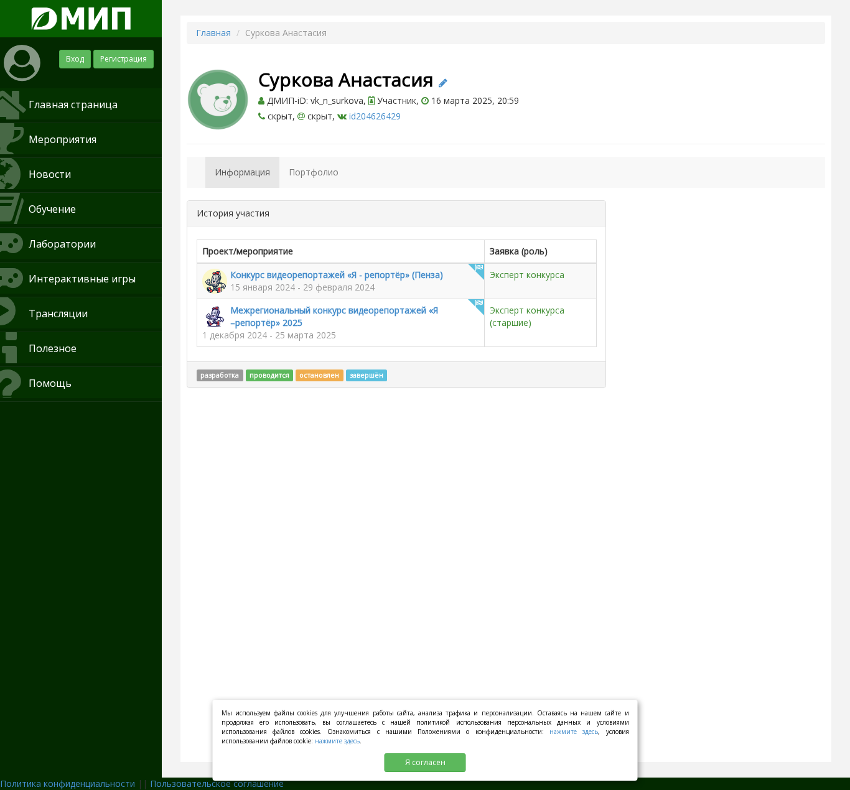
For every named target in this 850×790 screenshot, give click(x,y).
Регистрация (123, 58)
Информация (242, 172)
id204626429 (375, 116)
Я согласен (425, 762)
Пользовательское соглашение (217, 783)
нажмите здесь (573, 731)
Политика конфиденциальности (67, 783)
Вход (75, 58)
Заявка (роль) (519, 251)
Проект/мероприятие (247, 251)
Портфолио (314, 172)
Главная (213, 33)
